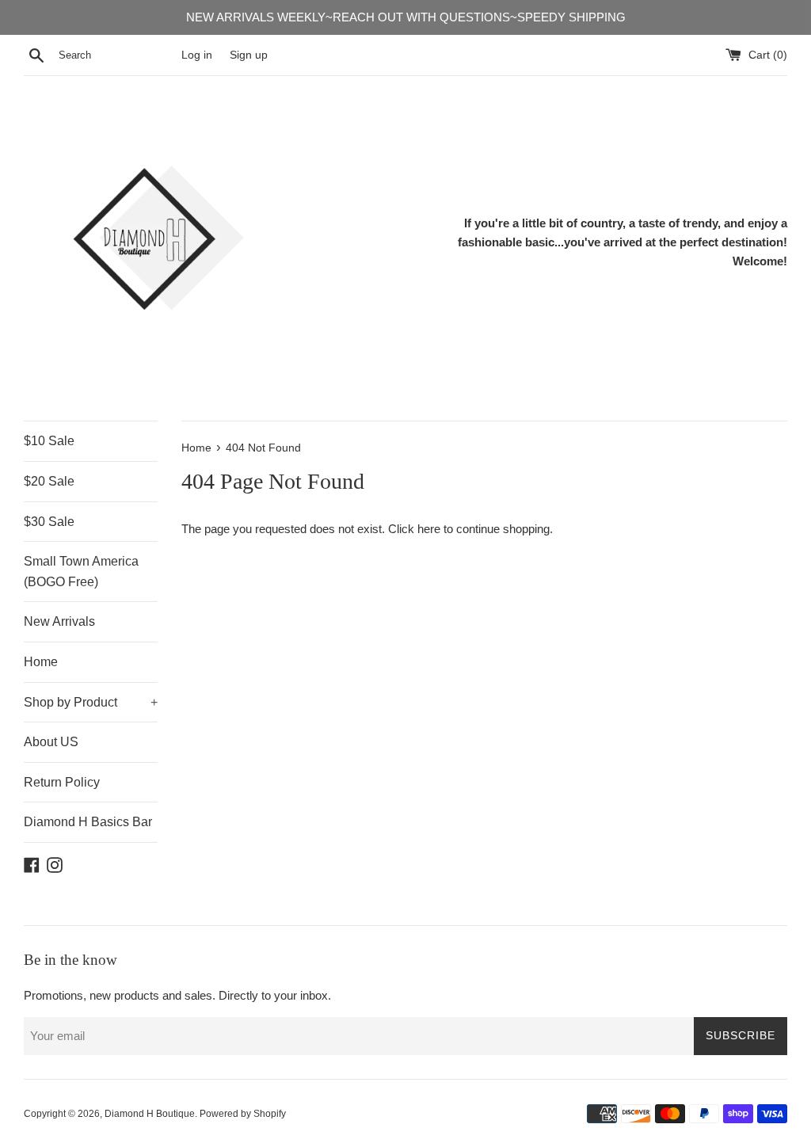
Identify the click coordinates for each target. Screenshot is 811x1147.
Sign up (249, 55)
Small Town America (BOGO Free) (81, 571)
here (428, 528)
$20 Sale (49, 481)
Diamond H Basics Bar (88, 822)
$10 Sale (49, 441)
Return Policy (62, 782)
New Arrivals (59, 621)
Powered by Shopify (243, 1113)
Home (41, 662)
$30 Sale (49, 521)
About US (51, 742)
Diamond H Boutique (150, 1113)
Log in (196, 55)
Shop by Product (91, 702)
